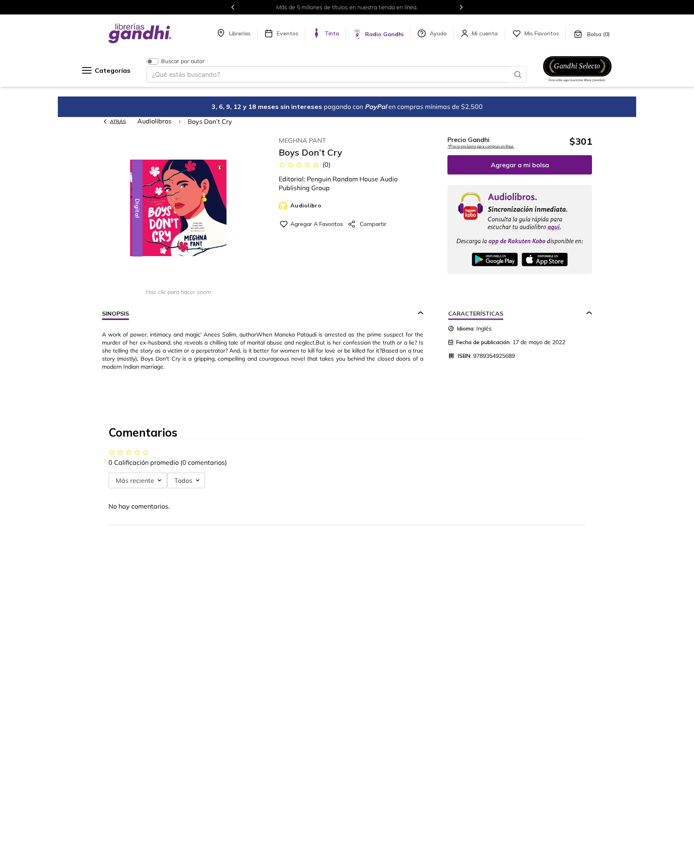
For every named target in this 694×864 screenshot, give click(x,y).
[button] (178, 208)
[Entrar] (485, 33)
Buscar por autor (182, 61)
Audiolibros (154, 121)
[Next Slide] (461, 7)
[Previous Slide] (233, 7)
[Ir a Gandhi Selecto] (577, 83)
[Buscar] (518, 74)
